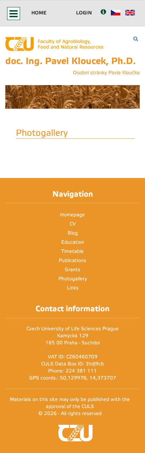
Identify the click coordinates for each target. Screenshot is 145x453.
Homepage (72, 214)
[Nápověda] (103, 12)
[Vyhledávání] (135, 39)
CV (73, 223)
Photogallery (72, 278)
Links (72, 288)
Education (72, 242)
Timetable (72, 251)
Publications (72, 260)
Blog (73, 233)
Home (38, 12)
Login (84, 12)
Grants (72, 269)
